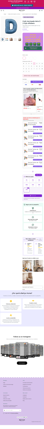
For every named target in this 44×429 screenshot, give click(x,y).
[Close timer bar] (42, 3)
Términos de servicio (26, 388)
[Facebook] (20, 417)
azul (34, 58)
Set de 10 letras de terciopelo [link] (32, 123)
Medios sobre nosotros (27, 398)
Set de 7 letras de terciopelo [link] (33, 150)
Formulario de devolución (27, 382)
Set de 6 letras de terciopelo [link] (33, 143)
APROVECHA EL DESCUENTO (23, 5)
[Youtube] (24, 417)
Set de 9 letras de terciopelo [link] (33, 163)
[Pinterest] (18, 417)
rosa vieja (27, 58)
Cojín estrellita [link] (26, 106)
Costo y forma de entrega (8, 384)
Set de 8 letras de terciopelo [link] (33, 156)
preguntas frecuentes (27, 384)
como (24, 58)
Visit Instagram (22, 363)
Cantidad (25, 79)
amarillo (31, 58)
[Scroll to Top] (42, 423)
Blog (23, 400)
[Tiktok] (26, 417)
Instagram (25, 395)
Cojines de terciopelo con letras (14, 14)
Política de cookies (6, 398)
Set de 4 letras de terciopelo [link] (33, 130)
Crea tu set (34, 195)
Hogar (5, 14)
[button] (6, 10)
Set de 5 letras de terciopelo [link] (33, 137)
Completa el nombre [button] (37, 126)
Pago (4, 382)
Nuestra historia (6, 395)
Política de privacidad (7, 400)
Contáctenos (25, 386)
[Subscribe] (20, 410)
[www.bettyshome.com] (22, 10)
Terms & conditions (14, 413)
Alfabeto (4, 386)
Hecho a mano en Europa (28, 17)
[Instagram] (22, 417)
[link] (30, 100)
